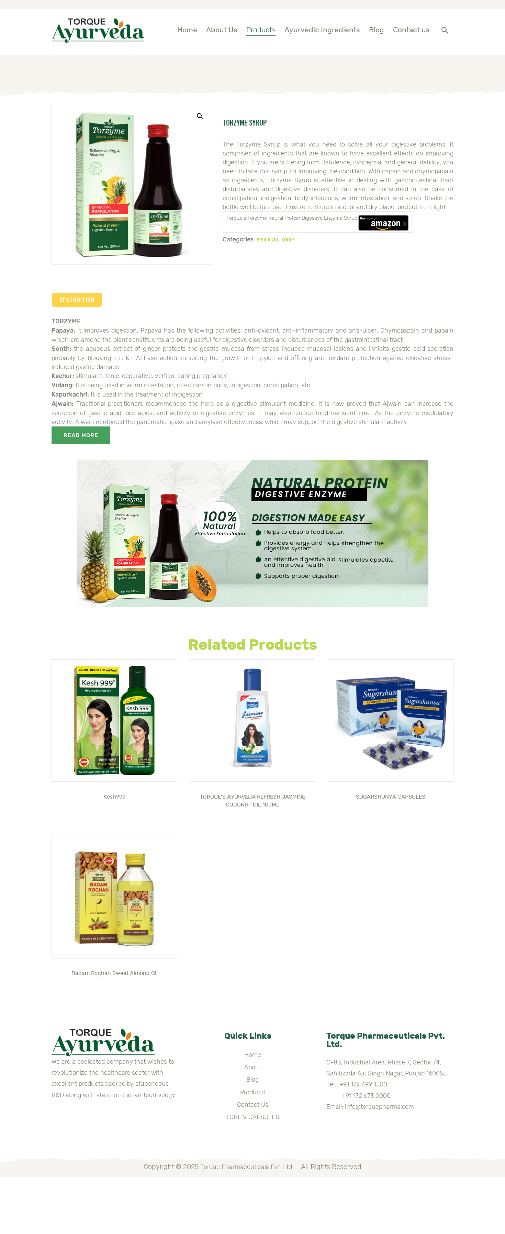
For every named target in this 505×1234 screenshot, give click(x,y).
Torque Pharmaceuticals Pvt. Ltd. (246, 1166)
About (252, 1067)
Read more (81, 435)
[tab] (77, 300)
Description (77, 300)
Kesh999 (114, 797)
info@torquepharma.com (379, 1106)
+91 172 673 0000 (358, 1095)
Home (252, 1054)
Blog (252, 1079)
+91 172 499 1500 (363, 1084)
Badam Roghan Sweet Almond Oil (114, 973)
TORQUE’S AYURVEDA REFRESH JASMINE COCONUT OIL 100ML (252, 801)
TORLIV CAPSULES (252, 1117)
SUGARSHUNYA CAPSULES (390, 797)
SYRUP (287, 239)
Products (267, 239)
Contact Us (252, 1104)
